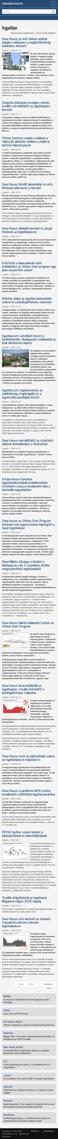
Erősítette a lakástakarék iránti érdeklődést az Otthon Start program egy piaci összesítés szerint (29, 266)
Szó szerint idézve (12, 1022)
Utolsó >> (50, 988)
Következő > (49, 984)
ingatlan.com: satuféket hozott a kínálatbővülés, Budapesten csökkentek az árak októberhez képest (29, 339)
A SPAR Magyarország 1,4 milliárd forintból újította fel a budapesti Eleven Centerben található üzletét (27, 1119)
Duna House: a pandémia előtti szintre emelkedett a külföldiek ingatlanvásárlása (28, 792)
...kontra (7, 1075)
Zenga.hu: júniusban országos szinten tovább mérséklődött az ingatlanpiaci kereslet (26, 106)
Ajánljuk (7, 996)
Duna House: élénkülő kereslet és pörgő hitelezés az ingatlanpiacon (27, 230)
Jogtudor (7, 1086)
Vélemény (8, 1033)
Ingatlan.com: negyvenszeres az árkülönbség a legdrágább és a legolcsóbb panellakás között (22, 393)
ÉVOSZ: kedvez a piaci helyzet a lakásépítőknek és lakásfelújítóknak (24, 833)
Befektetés (9, 1115)
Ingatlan (5, 50)
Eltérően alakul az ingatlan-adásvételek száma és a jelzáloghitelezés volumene (27, 300)
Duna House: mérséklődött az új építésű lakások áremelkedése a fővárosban (27, 442)
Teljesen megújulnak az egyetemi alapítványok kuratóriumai (28, 1025)
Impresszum (48, 1131)
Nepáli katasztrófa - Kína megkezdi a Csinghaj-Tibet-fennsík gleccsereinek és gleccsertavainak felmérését (28, 1105)
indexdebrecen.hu (12, 3)
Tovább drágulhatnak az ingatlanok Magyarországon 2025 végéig (24, 899)
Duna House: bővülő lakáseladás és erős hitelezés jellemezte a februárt (27, 185)
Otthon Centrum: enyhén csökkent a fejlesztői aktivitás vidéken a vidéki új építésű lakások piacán (25, 141)
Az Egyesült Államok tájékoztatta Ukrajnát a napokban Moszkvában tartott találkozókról (26, 1051)
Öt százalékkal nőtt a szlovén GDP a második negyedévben (28, 1078)
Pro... (5, 1061)
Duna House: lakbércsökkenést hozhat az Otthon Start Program (28, 624)
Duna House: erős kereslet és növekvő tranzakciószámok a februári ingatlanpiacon (26, 922)
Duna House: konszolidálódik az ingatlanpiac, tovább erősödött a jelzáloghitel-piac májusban (23, 689)
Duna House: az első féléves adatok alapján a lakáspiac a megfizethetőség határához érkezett (26, 42)
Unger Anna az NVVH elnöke (15, 1013)
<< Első (20, 984)
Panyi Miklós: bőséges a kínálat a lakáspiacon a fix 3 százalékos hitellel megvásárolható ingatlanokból (26, 565)
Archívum (35, 1131)
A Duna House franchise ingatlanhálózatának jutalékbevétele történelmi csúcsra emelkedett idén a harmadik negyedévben (26, 484)
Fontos (6, 1010)
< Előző (31, 984)
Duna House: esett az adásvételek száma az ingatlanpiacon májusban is (28, 757)
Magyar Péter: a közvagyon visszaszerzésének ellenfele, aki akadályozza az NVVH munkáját (29, 1037)
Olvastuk (7, 1101)
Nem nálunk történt (13, 1047)
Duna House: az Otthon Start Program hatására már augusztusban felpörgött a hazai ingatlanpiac (28, 524)
